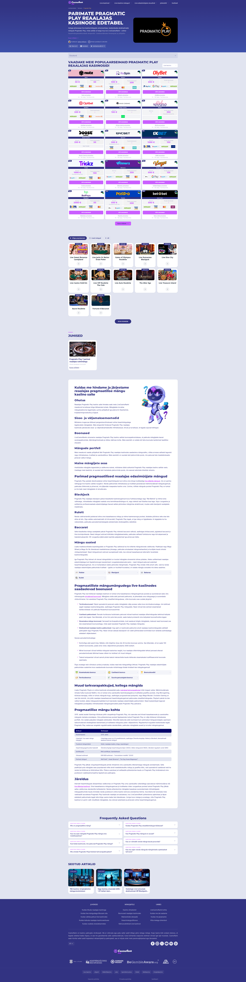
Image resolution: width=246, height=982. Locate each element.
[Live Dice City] (167, 255)
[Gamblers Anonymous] (166, 962)
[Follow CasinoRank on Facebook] (153, 944)
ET (70, 943)
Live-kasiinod (104, 3)
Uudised (175, 3)
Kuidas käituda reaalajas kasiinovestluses (94, 920)
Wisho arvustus (160, 125)
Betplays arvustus (86, 216)
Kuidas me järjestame (158, 917)
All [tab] (108, 238)
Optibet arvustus (86, 125)
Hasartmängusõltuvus (129, 920)
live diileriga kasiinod (82, 786)
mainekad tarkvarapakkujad (130, 690)
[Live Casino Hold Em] (78, 281)
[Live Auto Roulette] (123, 281)
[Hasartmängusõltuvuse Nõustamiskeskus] (96, 962)
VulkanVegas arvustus (160, 185)
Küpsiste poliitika (93, 979)
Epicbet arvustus (123, 155)
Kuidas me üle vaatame (158, 913)
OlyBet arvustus (160, 95)
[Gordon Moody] (117, 962)
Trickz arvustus (86, 185)
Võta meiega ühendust (158, 920)
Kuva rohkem (121, 223)
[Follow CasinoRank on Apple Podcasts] (176, 944)
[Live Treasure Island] (167, 281)
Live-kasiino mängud (122, 3)
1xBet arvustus (160, 155)
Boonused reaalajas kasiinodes (129, 913)
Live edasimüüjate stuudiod (145, 3)
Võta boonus (86, 92)
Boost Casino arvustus (86, 155)
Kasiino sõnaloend (129, 910)
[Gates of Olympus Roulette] (123, 255)
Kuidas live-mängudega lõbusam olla (94, 913)
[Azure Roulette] (78, 305)
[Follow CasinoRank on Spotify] (171, 944)
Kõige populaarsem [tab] (78, 238)
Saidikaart (155, 979)
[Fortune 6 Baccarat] (100, 305)
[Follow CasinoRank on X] (162, 944)
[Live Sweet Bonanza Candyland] (78, 255)
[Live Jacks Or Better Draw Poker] (100, 255)
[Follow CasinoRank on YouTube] (166, 944)
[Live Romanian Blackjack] (145, 255)
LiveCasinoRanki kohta (158, 910)
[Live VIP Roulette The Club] (100, 281)
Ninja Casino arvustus (123, 125)
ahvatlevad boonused (93, 596)
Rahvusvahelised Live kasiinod (130, 924)
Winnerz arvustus (123, 185)
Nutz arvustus (86, 95)
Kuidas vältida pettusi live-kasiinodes (94, 917)
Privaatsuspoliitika (125, 979)
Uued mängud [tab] (96, 238)
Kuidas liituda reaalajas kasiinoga (94, 910)
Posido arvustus (123, 216)
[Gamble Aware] (143, 962)
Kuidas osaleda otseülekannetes (94, 924)
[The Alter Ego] (145, 281)
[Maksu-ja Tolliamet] (75, 962)
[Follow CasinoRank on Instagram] (157, 944)
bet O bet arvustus (160, 216)
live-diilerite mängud (152, 481)
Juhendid (163, 3)
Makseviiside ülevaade (129, 917)
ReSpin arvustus (123, 95)
